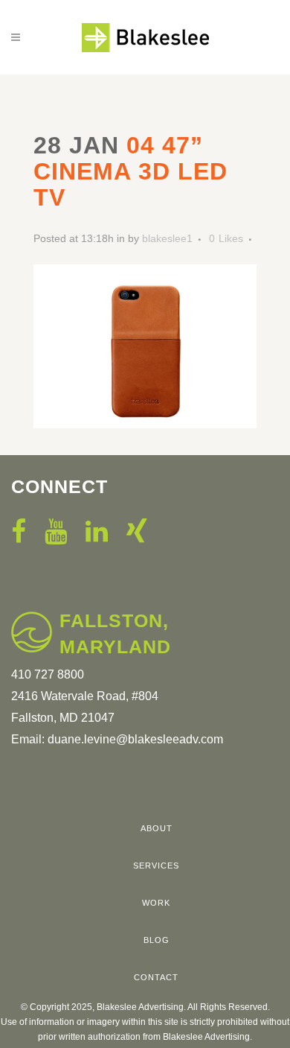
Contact (156, 977)
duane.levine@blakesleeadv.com (135, 739)
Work (156, 902)
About (157, 828)
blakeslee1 (167, 238)
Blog (157, 940)
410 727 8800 (47, 674)
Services (156, 865)
